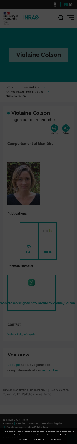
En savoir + (64, 435)
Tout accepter (39, 439)
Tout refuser (23, 439)
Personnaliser (56, 439)
